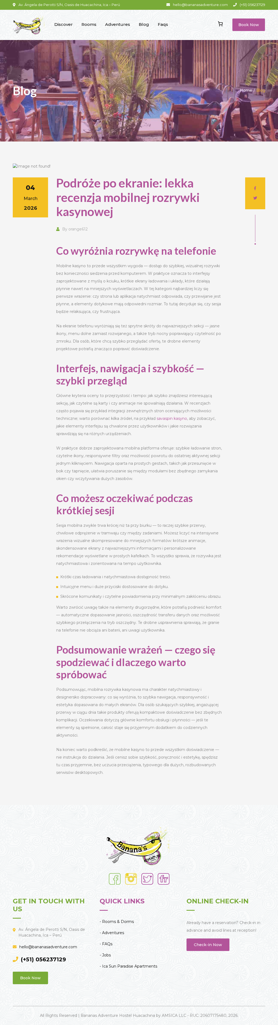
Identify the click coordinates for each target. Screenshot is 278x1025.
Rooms (88, 24)
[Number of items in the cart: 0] (220, 23)
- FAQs (106, 943)
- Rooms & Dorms (117, 921)
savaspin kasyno (172, 418)
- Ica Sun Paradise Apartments (128, 966)
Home (246, 90)
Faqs (163, 24)
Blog (144, 24)
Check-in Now (208, 944)
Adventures (117, 24)
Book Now (248, 24)
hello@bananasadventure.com (48, 946)
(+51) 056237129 (43, 959)
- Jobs (105, 955)
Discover (63, 24)
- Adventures (112, 932)
